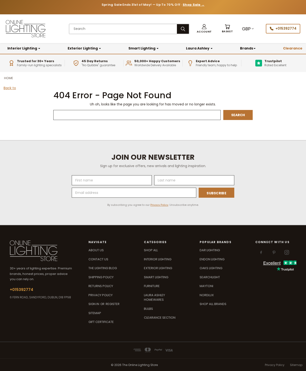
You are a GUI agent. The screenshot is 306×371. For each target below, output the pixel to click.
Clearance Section (159, 317)
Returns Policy (100, 286)
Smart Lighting (142, 48)
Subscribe (216, 193)
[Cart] (227, 28)
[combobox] (123, 29)
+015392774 (285, 28)
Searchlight (210, 277)
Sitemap (94, 313)
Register (113, 304)
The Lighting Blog (102, 268)
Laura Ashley (198, 48)
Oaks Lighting (211, 268)
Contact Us (98, 259)
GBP (246, 29)
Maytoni (206, 286)
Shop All (151, 250)
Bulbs (148, 308)
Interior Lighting (22, 48)
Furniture (152, 286)
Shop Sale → (193, 4)
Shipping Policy (101, 277)
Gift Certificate (101, 322)
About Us (96, 250)
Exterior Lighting (83, 48)
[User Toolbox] (204, 29)
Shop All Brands (213, 304)
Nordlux (207, 295)
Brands (246, 48)
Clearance (292, 48)
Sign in (94, 304)
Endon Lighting (212, 259)
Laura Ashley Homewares (154, 297)
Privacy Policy (159, 205)
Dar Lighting (210, 250)
